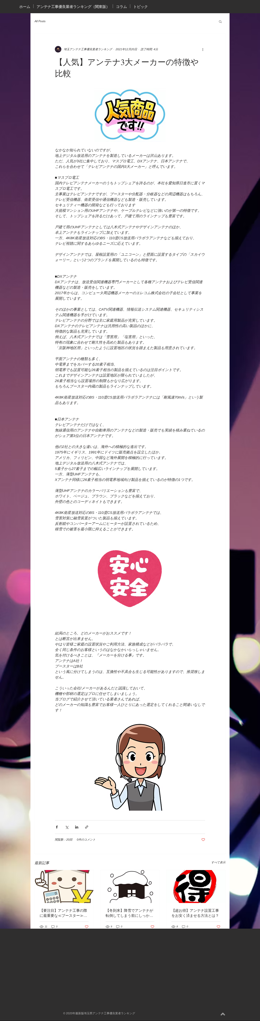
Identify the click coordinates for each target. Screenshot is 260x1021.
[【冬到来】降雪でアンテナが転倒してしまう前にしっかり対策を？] (130, 886)
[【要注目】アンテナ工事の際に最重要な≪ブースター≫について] (64, 886)
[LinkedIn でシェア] (77, 827)
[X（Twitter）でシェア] (67, 827)
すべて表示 (218, 862)
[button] (220, 21)
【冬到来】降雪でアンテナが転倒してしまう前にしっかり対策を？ (129, 913)
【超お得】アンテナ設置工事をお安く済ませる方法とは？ (195, 913)
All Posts (40, 21)
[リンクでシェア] (87, 827)
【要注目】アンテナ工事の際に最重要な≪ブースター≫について (63, 913)
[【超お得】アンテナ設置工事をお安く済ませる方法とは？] (196, 886)
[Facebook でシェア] (57, 827)
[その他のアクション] (202, 49)
